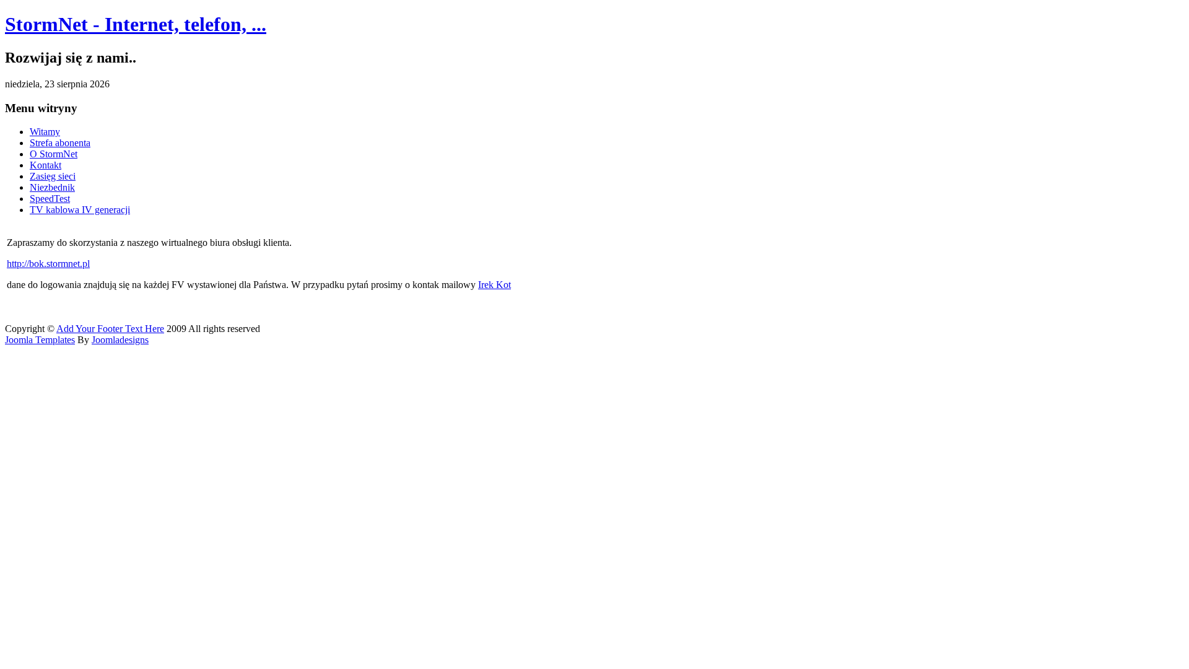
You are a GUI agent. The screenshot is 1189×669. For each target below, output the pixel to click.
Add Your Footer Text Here (110, 328)
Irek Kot (494, 284)
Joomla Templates (40, 339)
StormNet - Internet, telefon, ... (135, 24)
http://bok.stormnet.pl (48, 263)
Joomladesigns (120, 339)
